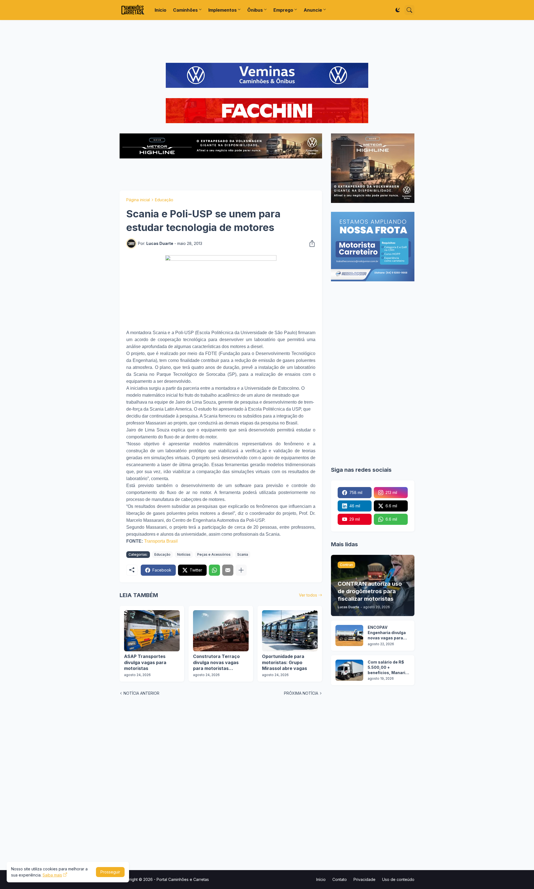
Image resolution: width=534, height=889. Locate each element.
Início (160, 10)
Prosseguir (110, 872)
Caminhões (185, 10)
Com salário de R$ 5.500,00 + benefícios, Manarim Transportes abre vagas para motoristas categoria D (388, 668)
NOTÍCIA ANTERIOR (141, 693)
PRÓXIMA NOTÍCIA (301, 693)
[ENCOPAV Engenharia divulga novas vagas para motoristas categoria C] (349, 635)
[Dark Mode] (397, 10)
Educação (164, 199)
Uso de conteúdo (398, 879)
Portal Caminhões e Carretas (183, 879)
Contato (339, 879)
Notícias (184, 554)
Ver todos (308, 595)
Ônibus (255, 10)
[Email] (227, 570)
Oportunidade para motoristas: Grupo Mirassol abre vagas (284, 662)
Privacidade (364, 879)
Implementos (222, 10)
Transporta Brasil (161, 541)
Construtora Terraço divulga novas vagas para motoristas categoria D (216, 663)
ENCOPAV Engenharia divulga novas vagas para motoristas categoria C (387, 633)
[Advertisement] (267, 41)
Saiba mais (52, 875)
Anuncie (313, 10)
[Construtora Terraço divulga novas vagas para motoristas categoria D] (221, 630)
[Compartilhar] (310, 244)
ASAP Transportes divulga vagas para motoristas (145, 662)
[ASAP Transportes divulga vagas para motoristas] (152, 630)
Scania (242, 554)
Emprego (283, 10)
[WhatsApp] (214, 570)
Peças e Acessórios (214, 554)
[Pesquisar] (409, 10)
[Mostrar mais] (241, 570)
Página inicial (138, 199)
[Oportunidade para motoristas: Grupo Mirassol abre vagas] (290, 630)
